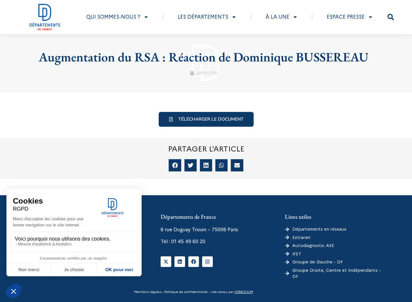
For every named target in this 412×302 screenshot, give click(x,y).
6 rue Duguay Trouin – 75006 (193, 230)
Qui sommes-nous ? (113, 17)
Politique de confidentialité (186, 292)
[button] (391, 17)
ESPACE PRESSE (346, 17)
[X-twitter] (166, 261)
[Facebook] (193, 261)
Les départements (203, 17)
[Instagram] (207, 261)
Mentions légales (147, 292)
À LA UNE (277, 17)
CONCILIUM (244, 292)
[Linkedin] (179, 261)
